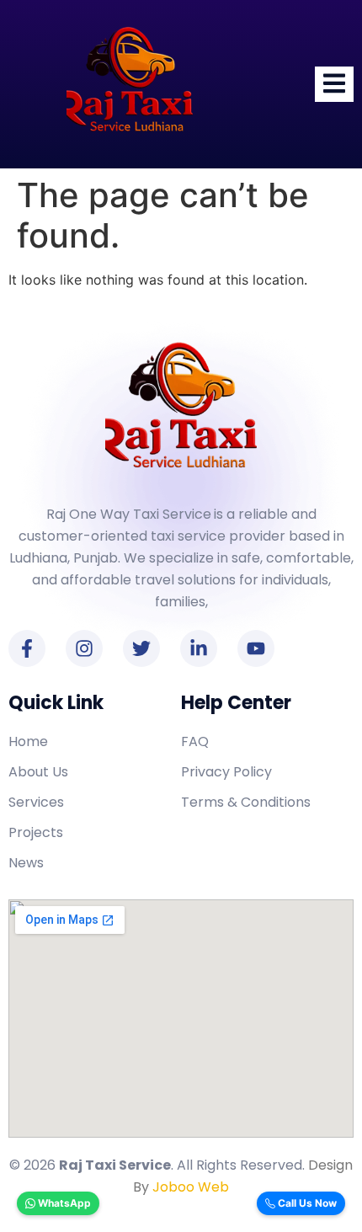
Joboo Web (190, 1187)
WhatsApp (63, 1203)
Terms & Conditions (246, 802)
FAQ (195, 741)
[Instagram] (84, 648)
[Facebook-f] (26, 648)
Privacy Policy (226, 771)
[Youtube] (255, 648)
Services (36, 802)
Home (28, 741)
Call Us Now (306, 1203)
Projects (35, 832)
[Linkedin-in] (198, 648)
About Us (38, 771)
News (26, 862)
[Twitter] (141, 648)
